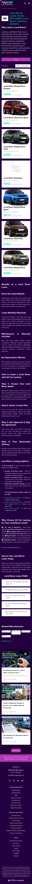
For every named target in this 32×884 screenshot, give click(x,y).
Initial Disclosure (16, 815)
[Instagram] (18, 781)
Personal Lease (16, 800)
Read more (16, 750)
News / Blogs (16, 846)
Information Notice (16, 828)
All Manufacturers (7, 641)
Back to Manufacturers (9, 8)
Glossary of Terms (16, 798)
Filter (16, 59)
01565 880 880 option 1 (16, 770)
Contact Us (16, 843)
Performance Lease (16, 805)
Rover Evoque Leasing (12, 508)
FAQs (16, 795)
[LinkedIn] (22, 781)
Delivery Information (16, 833)
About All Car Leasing (16, 841)
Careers (16, 848)
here (19, 547)
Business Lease (16, 803)
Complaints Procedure (16, 825)
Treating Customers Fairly (16, 818)
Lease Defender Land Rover (13, 498)
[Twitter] (14, 781)
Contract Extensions (16, 808)
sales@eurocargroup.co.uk (16, 775)
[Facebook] (9, 781)
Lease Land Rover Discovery (13, 502)
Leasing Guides (16, 793)
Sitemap (16, 856)
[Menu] (29, 3)
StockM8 (16, 853)
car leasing (8, 410)
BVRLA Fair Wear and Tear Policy (16, 830)
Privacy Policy (16, 820)
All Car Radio (16, 851)
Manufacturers (16, 790)
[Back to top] (30, 882)
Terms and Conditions (16, 823)
